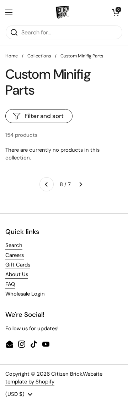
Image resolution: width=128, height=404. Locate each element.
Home (11, 56)
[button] (115, 12)
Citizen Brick (66, 373)
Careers (14, 255)
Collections (39, 56)
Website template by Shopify (53, 377)
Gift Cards (17, 264)
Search (13, 245)
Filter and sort (44, 116)
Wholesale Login (25, 293)
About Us (16, 274)
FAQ (10, 284)
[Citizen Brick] (62, 12)
